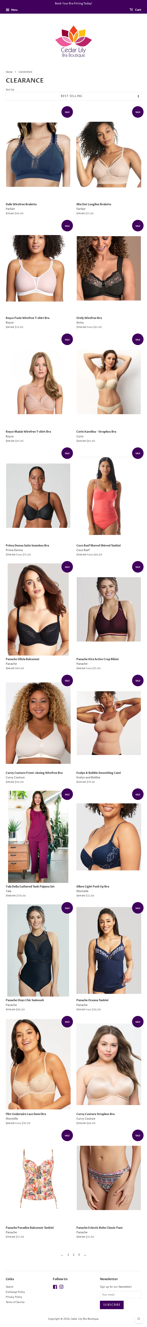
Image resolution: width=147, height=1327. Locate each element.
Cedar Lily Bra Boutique (84, 1318)
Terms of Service (15, 1302)
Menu (14, 10)
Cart (138, 10)
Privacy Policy (14, 1297)
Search (9, 1286)
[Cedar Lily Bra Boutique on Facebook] (55, 1287)
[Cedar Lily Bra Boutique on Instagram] (61, 1287)
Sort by (10, 89)
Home (9, 72)
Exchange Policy (15, 1292)
